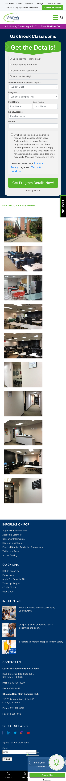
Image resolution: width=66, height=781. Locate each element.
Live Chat (46, 762)
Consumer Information (13, 539)
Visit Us (24, 777)
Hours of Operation (12, 543)
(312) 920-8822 (54, 3)
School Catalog (9, 555)
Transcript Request (11, 583)
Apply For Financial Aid (13, 579)
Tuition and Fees (10, 551)
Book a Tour (8, 591)
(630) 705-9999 (25, 3)
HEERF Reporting (11, 571)
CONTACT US (9, 587)
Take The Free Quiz (51, 26)
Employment (8, 575)
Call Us (8, 777)
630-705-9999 (17, 682)
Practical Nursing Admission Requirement (23, 547)
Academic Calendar (11, 534)
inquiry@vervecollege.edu (26, 7)
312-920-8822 (17, 708)
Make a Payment (54, 7)
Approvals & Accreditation (15, 530)
